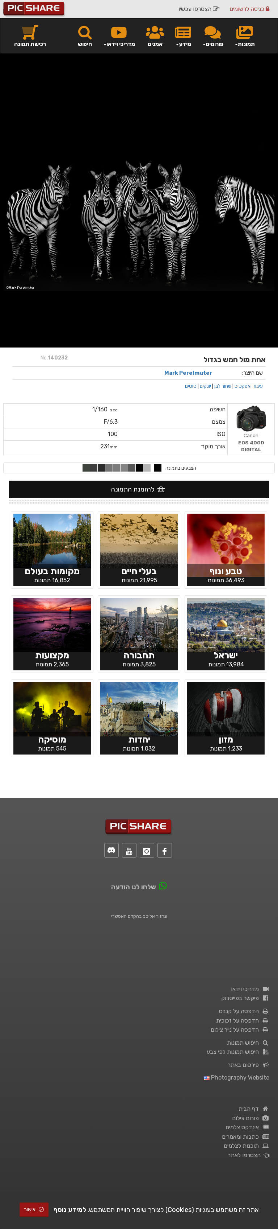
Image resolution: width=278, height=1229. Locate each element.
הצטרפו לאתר (246, 1155)
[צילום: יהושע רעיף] (139, 624)
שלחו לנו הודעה (133, 887)
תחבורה (139, 655)
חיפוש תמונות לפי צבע (234, 1051)
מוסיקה (52, 739)
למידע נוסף (70, 1210)
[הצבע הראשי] (157, 468)
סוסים (191, 386)
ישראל (226, 655)
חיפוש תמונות (244, 1042)
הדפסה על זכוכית (239, 1020)
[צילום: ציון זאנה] (226, 624)
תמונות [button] (246, 44)
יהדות (139, 739)
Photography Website (239, 1077)
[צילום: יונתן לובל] (139, 708)
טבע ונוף (226, 571)
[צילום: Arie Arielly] (139, 540)
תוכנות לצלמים (243, 1145)
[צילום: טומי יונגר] (52, 708)
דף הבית (250, 1108)
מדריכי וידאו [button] (120, 44)
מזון (226, 739)
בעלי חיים (139, 571)
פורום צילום (247, 1118)
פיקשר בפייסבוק (241, 998)
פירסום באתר (245, 1064)
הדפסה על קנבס (240, 1011)
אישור (30, 1210)
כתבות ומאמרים (242, 1136)
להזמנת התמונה (134, 489)
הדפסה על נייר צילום (236, 1029)
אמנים (155, 44)
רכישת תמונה (30, 44)
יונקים (205, 386)
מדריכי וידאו (246, 989)
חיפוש (85, 44)
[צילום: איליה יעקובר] (226, 708)
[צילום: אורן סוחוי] (52, 540)
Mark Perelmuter (188, 373)
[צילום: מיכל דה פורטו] (226, 544)
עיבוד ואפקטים (249, 386)
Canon (251, 442)
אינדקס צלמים (244, 1127)
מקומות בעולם (52, 571)
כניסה (247, 8)
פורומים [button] (214, 44)
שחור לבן (222, 386)
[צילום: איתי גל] (52, 624)
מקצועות (52, 655)
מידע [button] (185, 44)
